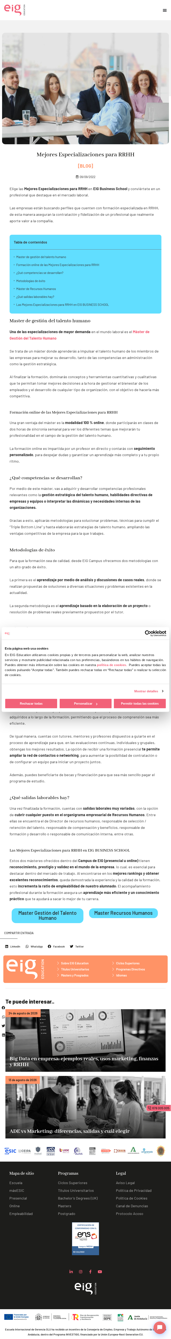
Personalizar (83, 703)
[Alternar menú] (165, 10)
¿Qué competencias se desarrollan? (39, 273)
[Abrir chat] (159, 1327)
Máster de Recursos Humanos (36, 289)
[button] (3, 1007)
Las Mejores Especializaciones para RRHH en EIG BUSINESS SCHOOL (62, 304)
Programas (68, 1173)
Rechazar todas (31, 703)
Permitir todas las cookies (140, 703)
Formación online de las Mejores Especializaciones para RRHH (57, 265)
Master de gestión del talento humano (41, 257)
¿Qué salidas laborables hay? (35, 297)
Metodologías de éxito (30, 281)
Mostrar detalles (146, 691)
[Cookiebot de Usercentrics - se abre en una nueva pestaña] (148, 633)
